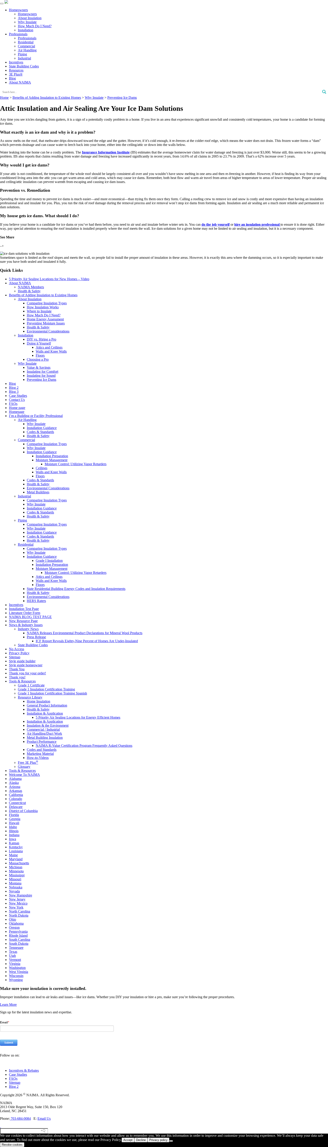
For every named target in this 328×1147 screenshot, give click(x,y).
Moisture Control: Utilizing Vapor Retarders (75, 464)
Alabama (15, 779)
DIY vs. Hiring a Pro (41, 339)
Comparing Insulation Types (47, 303)
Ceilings (41, 468)
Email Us (44, 1118)
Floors (40, 355)
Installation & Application (45, 713)
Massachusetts (19, 863)
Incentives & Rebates (24, 1070)
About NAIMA (20, 82)
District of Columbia (23, 811)
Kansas (14, 843)
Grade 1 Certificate (31, 685)
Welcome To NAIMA (24, 775)
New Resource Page (23, 621)
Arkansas (15, 791)
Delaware (16, 807)
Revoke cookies (12, 1144)
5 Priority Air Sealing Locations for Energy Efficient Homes (78, 717)
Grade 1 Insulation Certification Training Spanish (52, 693)
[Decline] (171, 1141)
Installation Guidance (42, 428)
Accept (128, 1140)
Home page (17, 408)
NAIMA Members (31, 287)
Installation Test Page (24, 609)
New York (16, 907)
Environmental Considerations (48, 331)
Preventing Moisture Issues (46, 323)
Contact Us (17, 400)
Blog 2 (14, 387)
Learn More (8, 1004)
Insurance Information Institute (106, 152)
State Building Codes (24, 66)
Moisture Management (51, 460)
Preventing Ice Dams (41, 379)
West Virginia (18, 972)
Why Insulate (27, 22)
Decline (141, 1140)
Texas (13, 951)
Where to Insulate (39, 311)
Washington (17, 968)
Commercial (26, 46)
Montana (15, 883)
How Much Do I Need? (35, 26)
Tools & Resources (22, 681)
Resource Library (30, 697)
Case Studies (18, 396)
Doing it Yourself (39, 343)
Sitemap (14, 657)
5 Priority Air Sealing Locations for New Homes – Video (49, 279)
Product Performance (41, 741)
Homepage (16, 412)
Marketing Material (40, 754)
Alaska (14, 783)
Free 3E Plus (28, 762)
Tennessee (16, 947)
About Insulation (30, 18)
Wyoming (16, 980)
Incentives (16, 62)
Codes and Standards (41, 749)
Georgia (14, 819)
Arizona (14, 787)
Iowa (12, 839)
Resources (16, 70)
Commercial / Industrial (43, 729)
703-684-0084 (20, 1118)
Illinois (14, 831)
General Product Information (47, 705)
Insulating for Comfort (42, 371)
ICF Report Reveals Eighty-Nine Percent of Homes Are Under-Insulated (87, 641)
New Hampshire (20, 895)
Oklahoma (16, 923)
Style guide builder (22, 661)
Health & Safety (29, 291)
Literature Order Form (24, 613)
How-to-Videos (38, 758)
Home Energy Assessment (45, 319)
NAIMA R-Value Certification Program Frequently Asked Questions (84, 745)
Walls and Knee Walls (51, 351)
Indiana (14, 835)
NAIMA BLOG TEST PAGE (30, 617)
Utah (12, 956)
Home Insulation (38, 701)
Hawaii (14, 823)
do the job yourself (215, 224)
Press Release (36, 637)
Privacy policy (158, 1140)
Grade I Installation (49, 560)
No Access (16, 649)
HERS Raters (36, 601)
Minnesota (16, 871)
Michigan (15, 867)
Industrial (24, 58)
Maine (13, 855)
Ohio (12, 919)
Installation (25, 30)
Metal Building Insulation (45, 737)
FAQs (13, 404)
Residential (25, 42)
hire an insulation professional (257, 224)
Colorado (15, 799)
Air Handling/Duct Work (44, 733)
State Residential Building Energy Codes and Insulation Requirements (76, 589)
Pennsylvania (18, 931)
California (16, 795)
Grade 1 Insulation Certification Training (46, 689)
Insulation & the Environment (48, 725)
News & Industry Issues (26, 625)
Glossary (24, 766)
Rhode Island (18, 935)
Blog (12, 78)
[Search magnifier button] (324, 92)
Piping (22, 54)
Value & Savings (38, 367)
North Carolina (19, 911)
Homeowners (18, 10)
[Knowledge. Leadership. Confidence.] (6, 2)
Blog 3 (14, 392)
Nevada (14, 891)
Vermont (15, 960)
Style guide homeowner (25, 665)
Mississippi (17, 875)
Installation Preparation (52, 456)
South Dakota (18, 943)
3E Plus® (16, 74)
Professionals (18, 34)
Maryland (16, 859)
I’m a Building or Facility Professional (36, 416)
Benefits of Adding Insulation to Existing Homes (43, 295)
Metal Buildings (38, 492)
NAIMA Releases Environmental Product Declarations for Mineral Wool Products (84, 633)
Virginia (14, 964)
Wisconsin (16, 976)
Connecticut (17, 803)
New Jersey (17, 899)
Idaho (13, 827)
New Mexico (18, 903)
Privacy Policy (19, 653)
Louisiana (16, 851)
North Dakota (18, 915)
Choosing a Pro (38, 359)
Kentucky (16, 847)
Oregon (14, 927)
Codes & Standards (40, 432)
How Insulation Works (43, 307)
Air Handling (27, 50)
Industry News (28, 629)
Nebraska (15, 887)
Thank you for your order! (27, 673)
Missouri (15, 879)
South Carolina (19, 939)
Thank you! (17, 677)
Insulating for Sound (41, 375)
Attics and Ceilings (49, 347)
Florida (14, 815)
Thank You (17, 669)
